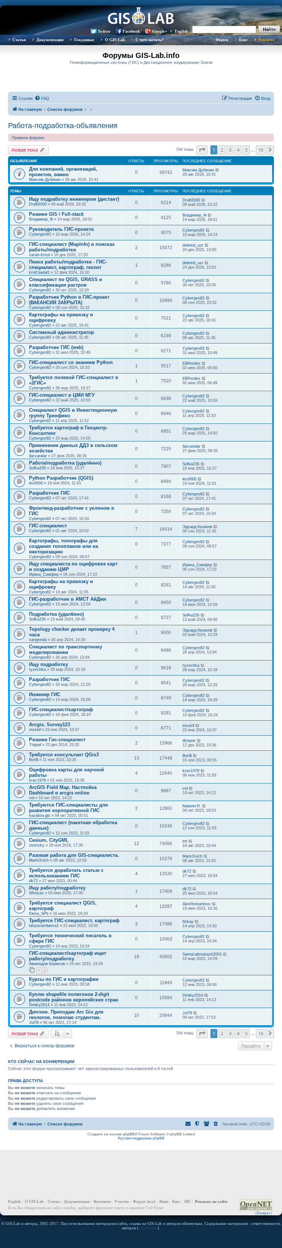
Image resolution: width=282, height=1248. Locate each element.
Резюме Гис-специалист (57, 739)
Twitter (104, 31)
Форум (222, 39)
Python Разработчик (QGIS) (61, 478)
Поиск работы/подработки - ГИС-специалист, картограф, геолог (68, 264)
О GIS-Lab (115, 39)
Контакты (102, 1201)
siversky (36, 845)
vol (31, 798)
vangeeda (38, 639)
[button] (201, 149)
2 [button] (222, 149)
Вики (163, 1201)
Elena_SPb (38, 913)
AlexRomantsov (196, 904)
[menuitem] (42, 98)
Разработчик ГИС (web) (56, 347)
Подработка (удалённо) (56, 614)
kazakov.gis (39, 815)
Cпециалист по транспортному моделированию (65, 649)
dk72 (33, 880)
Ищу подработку (48, 664)
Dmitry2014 (39, 1005)
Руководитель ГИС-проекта (61, 229)
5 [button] (246, 149)
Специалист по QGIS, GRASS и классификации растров (65, 282)
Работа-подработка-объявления (63, 125)
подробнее (148, 1228)
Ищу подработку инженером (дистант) (74, 199)
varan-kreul (39, 254)
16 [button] (260, 149)
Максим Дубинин (45, 179)
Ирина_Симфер (44, 574)
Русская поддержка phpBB (141, 1138)
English (181, 31)
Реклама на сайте (211, 1201)
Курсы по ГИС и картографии (63, 979)
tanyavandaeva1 (44, 925)
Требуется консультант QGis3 (64, 754)
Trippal (35, 744)
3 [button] (230, 149)
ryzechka (37, 669)
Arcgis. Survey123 (49, 724)
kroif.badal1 (39, 272)
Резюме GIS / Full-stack (56, 214)
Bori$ (33, 759)
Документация (50, 39)
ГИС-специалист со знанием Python (71, 362)
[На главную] (141, 16)
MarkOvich (39, 860)
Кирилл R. (191, 806)
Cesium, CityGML (49, 840)
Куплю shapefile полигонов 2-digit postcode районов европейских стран (73, 997)
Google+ (159, 31)
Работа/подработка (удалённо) (65, 463)
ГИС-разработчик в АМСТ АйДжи (67, 599)
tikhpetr (189, 740)
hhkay (188, 921)
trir (184, 841)
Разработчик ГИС (49, 493)
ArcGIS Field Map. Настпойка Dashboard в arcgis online (63, 790)
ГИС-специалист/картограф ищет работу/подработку (67, 955)
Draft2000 (38, 204)
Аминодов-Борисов (47, 963)
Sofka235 (37, 468)
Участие (121, 1201)
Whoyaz (36, 893)
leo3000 (36, 483)
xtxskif (35, 729)
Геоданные (84, 39)
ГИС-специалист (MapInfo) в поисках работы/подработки (72, 246)
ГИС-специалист (48, 525)
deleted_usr (192, 245)
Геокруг (264, 1213)
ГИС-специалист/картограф (61, 709)
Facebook (131, 31)
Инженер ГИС (44, 694)
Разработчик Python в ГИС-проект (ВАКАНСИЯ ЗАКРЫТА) (69, 299)
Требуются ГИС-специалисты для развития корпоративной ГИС (68, 807)
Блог (243, 39)
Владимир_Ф (41, 219)
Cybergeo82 (40, 234)
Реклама (266, 39)
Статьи (19, 39)
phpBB (129, 1134)
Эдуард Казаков (197, 526)
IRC (187, 1201)
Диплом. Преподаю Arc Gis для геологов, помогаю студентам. (66, 1014)
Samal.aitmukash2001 (202, 954)
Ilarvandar (38, 456)
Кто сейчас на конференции (41, 1061)
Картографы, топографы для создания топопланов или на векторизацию (63, 546)
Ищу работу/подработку (57, 888)
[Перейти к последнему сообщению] (217, 170)
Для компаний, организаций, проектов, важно (63, 171)
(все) (151, 1201)
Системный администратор (61, 332)
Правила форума (28, 137)
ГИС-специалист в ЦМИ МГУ (62, 395)
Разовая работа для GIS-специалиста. (74, 855)
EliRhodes (191, 363)
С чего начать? (149, 39)
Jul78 (34, 1022)
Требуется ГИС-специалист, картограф (74, 920)
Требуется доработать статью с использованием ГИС (66, 872)
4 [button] (238, 149)
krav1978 (37, 780)
